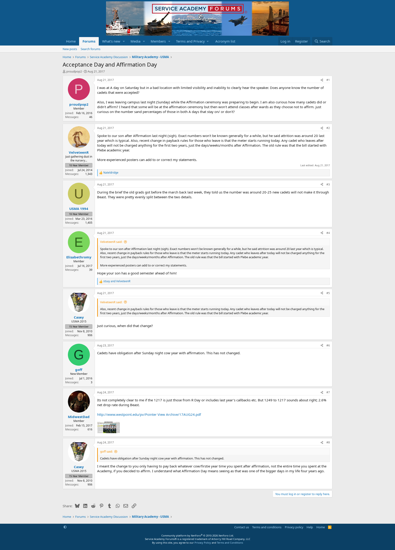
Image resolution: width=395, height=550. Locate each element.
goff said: (106, 451)
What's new (111, 41)
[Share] (322, 80)
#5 (328, 293)
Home (71, 41)
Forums (89, 41)
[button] (124, 41)
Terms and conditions (266, 527)
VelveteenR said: (111, 242)
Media (135, 41)
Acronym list (225, 41)
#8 (328, 442)
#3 (328, 184)
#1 (328, 80)
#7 (328, 392)
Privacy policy (294, 527)
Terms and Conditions (230, 542)
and (116, 281)
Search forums (90, 49)
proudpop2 (74, 71)
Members (158, 41)
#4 (328, 233)
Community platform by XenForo (197, 535)
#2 (328, 128)
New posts (70, 49)
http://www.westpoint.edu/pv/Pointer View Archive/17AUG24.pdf (149, 414)
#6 (328, 345)
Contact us (241, 527)
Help (310, 527)
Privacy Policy (203, 542)
